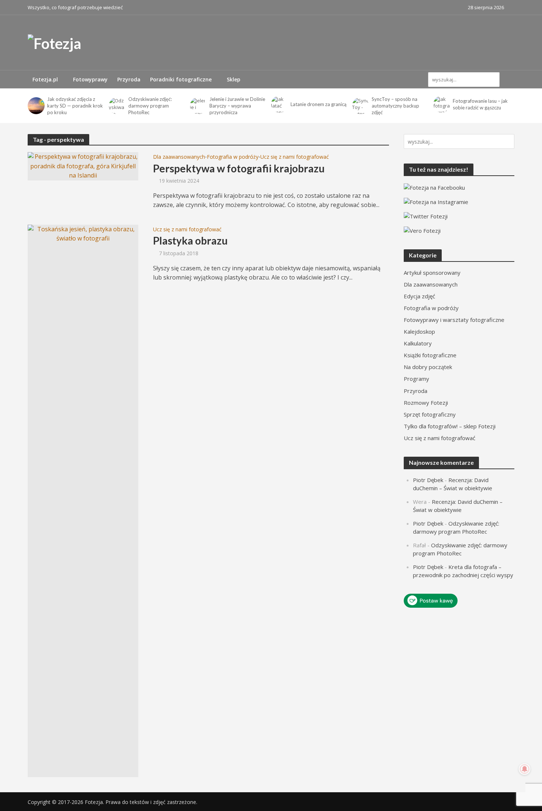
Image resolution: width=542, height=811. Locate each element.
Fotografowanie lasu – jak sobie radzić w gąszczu (480, 104)
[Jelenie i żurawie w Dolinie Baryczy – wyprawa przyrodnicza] (198, 105)
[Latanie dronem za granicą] (279, 104)
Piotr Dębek (428, 480)
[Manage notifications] (525, 769)
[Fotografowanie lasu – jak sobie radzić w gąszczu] (441, 104)
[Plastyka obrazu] (83, 500)
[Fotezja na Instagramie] (436, 201)
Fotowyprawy (90, 79)
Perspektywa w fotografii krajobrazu (238, 168)
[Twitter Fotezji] (426, 215)
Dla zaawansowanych (179, 157)
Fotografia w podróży (232, 157)
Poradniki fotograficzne (181, 79)
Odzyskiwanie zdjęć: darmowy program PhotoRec (150, 105)
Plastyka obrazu (190, 240)
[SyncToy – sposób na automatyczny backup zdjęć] (360, 105)
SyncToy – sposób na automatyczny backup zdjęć (395, 105)
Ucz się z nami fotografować (294, 157)
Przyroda (128, 79)
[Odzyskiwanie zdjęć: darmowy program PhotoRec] (117, 105)
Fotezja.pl (45, 79)
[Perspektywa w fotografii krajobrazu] (83, 166)
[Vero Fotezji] (422, 230)
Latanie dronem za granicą (319, 104)
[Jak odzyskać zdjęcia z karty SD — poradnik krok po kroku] (36, 105)
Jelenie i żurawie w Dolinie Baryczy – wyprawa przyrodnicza (237, 105)
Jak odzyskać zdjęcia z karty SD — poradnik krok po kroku (75, 105)
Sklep (233, 79)
